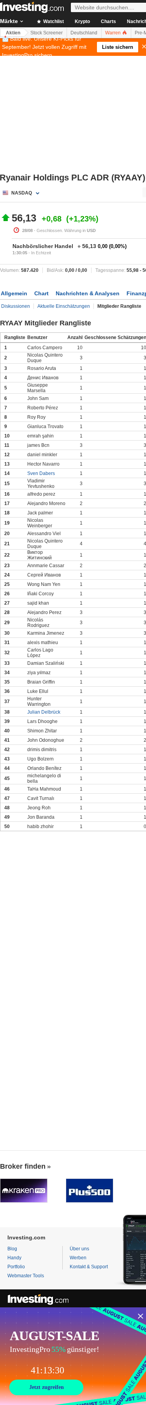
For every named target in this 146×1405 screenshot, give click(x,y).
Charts (108, 21)
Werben (78, 1257)
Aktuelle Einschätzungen (63, 306)
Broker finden (23, 1166)
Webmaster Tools (25, 1275)
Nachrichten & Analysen (88, 293)
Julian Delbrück (43, 712)
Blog (12, 1248)
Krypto (82, 21)
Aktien (13, 33)
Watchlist (53, 21)
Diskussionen (15, 306)
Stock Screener (46, 33)
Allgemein (14, 293)
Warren (113, 33)
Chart (41, 293)
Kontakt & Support (89, 1266)
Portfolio (16, 1266)
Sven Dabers (41, 473)
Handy (14, 1257)
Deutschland (83, 33)
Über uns (79, 1248)
